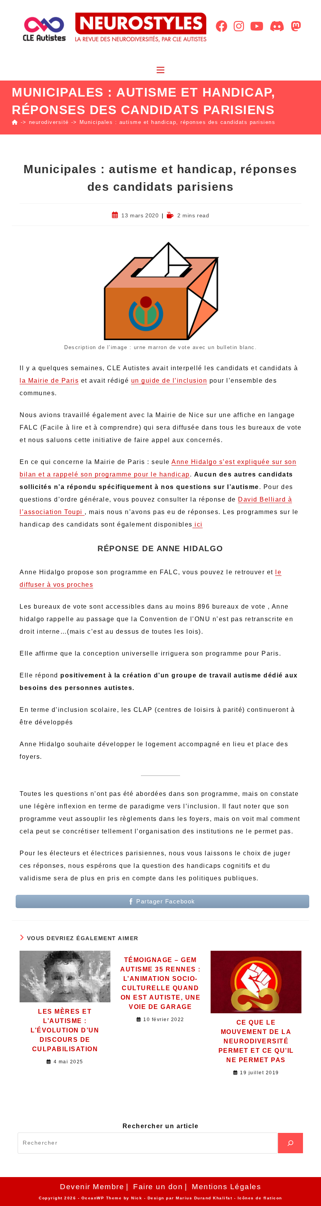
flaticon (272, 1198)
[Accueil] (15, 122)
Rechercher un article (161, 1126)
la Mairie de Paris (49, 380)
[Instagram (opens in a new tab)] (239, 26)
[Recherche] (290, 1143)
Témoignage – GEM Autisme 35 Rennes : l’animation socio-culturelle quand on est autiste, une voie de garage (160, 983)
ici (198, 524)
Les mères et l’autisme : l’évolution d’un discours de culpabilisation (65, 1030)
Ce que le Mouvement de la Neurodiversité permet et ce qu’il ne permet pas (256, 1041)
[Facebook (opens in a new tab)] (222, 26)
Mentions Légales (226, 1187)
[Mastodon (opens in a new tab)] (296, 26)
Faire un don (158, 1187)
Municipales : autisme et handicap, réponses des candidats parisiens (177, 122)
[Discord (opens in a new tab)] (277, 26)
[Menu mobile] (160, 71)
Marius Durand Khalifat (205, 1198)
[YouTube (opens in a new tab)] (257, 26)
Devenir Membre (92, 1187)
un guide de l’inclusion (169, 380)
